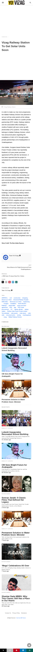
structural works (10, 315)
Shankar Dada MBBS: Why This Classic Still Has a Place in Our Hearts (16, 598)
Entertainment (6, 493)
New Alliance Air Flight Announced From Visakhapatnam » (19, 268)
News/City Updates (7, 428)
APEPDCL (5, 298)
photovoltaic (12, 305)
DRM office (5, 301)
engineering (26, 301)
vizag (5, 317)
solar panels (14, 313)
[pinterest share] (9, 282)
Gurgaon (6, 303)
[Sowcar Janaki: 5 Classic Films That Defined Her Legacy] (16, 484)
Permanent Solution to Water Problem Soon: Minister (16, 534)
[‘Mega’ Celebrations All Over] (16, 552)
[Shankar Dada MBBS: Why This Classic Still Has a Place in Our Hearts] (16, 582)
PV (11, 309)
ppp (15, 307)
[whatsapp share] (16, 282)
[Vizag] (16, 2)
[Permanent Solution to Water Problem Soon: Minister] (16, 388)
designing (25, 298)
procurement (5, 309)
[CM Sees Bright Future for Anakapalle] (16, 363)
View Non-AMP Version (21, 617)
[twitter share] (3, 282)
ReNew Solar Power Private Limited (17, 311)
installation (13, 303)
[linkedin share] (13, 282)
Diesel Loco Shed (6, 299)
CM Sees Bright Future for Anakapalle (14, 466)
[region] (16, 19)
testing (19, 315)
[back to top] (29, 645)
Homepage (4, 36)
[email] (10, 650)
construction (17, 298)
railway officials (18, 309)
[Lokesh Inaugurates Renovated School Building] (16, 337)
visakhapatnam (27, 315)
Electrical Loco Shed (15, 301)
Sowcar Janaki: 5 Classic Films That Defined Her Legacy (14, 500)
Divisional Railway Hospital (20, 299)
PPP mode (21, 307)
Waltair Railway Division (15, 317)
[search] (30, 3)
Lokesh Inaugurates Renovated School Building (15, 433)
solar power (23, 313)
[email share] (6, 282)
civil (11, 298)
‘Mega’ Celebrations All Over (15, 565)
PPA (11, 307)
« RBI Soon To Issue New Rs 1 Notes (13, 276)
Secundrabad (5, 313)
